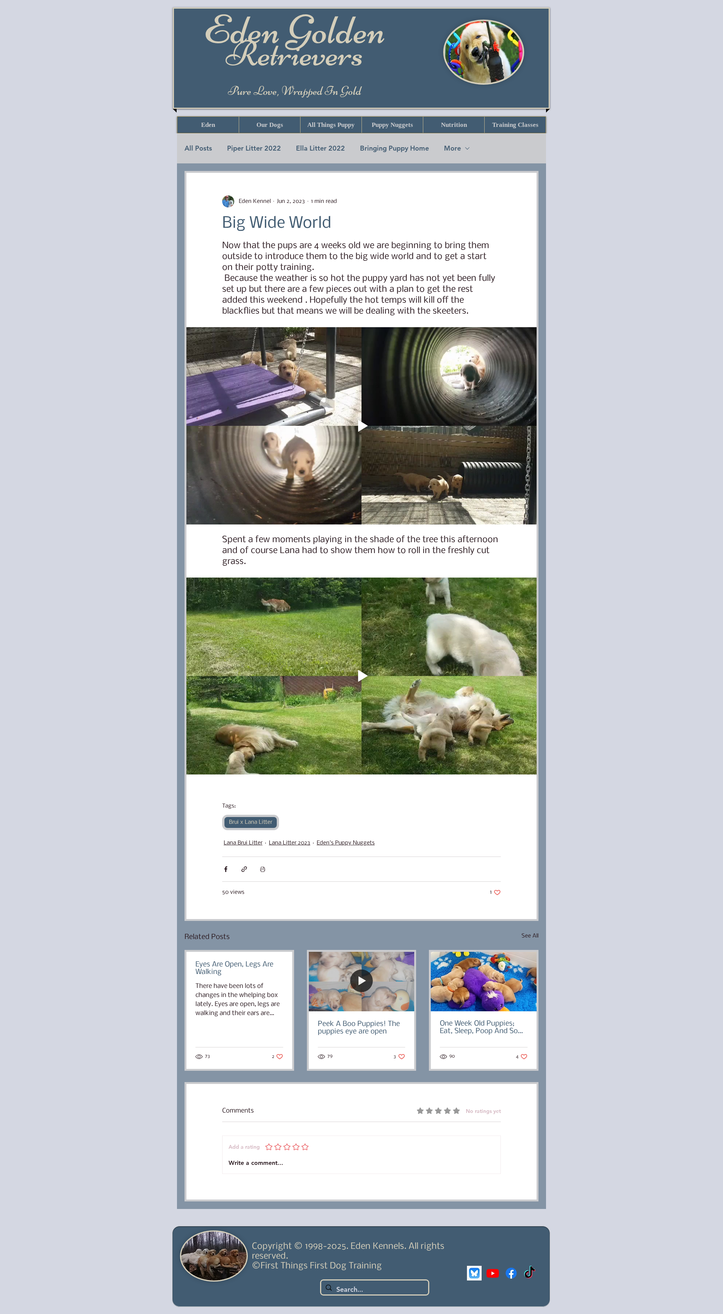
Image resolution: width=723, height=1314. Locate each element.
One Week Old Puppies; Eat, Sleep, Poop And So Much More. (479, 1027)
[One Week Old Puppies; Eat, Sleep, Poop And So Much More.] (484, 981)
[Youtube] (492, 1273)
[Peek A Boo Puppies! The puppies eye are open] (362, 981)
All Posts (198, 148)
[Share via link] (244, 869)
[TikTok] (529, 1273)
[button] (269, 125)
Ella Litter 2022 (320, 148)
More (452, 148)
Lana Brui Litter (243, 843)
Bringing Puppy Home (394, 148)
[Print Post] (262, 869)
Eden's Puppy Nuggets (346, 843)
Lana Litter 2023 (289, 843)
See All (530, 936)
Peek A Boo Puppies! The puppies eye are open (359, 1027)
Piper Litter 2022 (254, 148)
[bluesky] (474, 1273)
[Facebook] (511, 1273)
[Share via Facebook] (225, 869)
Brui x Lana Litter (250, 822)
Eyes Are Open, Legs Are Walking (234, 968)
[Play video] (361, 425)
